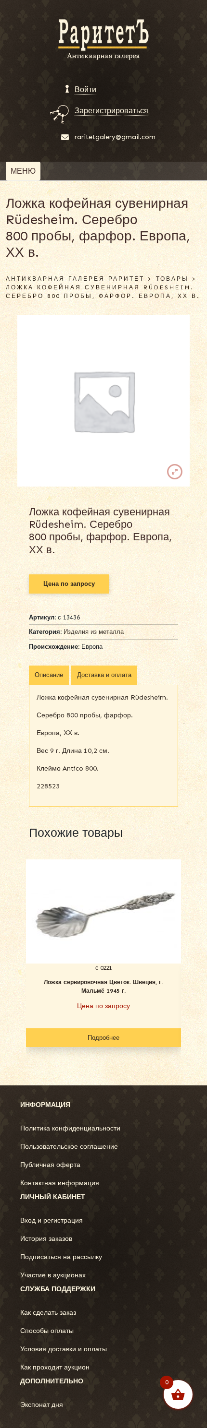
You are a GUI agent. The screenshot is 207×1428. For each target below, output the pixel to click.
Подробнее (103, 1037)
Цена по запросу (69, 583)
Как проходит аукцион (55, 1367)
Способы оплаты (47, 1331)
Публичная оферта (50, 1165)
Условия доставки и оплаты (63, 1349)
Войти (85, 89)
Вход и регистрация (51, 1220)
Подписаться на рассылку (61, 1257)
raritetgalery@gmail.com (115, 137)
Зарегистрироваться (111, 110)
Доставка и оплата (104, 674)
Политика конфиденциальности (70, 1128)
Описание (49, 674)
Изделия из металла (94, 631)
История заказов (46, 1239)
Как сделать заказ (48, 1313)
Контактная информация (59, 1183)
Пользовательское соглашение (69, 1146)
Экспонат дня (41, 1405)
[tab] (49, 675)
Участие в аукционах (53, 1275)
